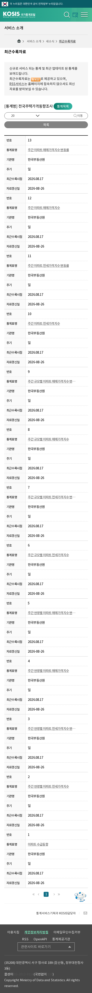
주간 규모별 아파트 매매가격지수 (48, 439)
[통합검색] (67, 14)
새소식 (50, 41)
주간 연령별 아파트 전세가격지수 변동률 (52, 729)
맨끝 (58, 894)
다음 (53, 894)
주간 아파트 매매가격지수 (44, 208)
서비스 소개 (34, 41)
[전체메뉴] (84, 14)
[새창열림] (85, 913)
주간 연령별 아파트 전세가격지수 (48, 786)
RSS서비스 (16, 84)
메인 (19, 41)
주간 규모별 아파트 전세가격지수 (48, 555)
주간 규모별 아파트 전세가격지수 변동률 (52, 497)
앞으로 (38, 894)
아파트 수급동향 (38, 844)
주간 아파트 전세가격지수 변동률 (48, 266)
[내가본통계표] (75, 15)
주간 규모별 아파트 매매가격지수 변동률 (52, 381)
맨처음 (33, 894)
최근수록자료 (67, 41)
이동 (80, 116)
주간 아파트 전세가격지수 (44, 323)
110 (50, 974)
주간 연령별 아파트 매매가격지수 (48, 671)
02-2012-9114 (24, 974)
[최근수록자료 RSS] (35, 79)
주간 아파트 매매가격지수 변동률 (48, 150)
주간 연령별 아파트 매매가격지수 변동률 (52, 613)
